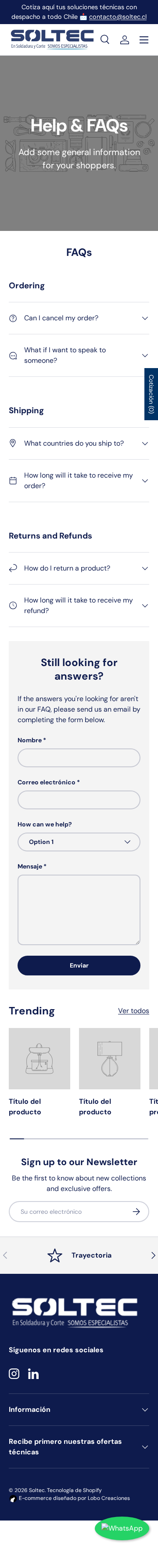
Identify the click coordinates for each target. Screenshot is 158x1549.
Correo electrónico (46, 782)
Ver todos (133, 1010)
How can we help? (45, 824)
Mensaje (30, 866)
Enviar (79, 965)
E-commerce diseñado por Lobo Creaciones (74, 1498)
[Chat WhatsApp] (122, 1528)
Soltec (37, 1490)
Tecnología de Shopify (74, 1490)
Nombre (30, 740)
